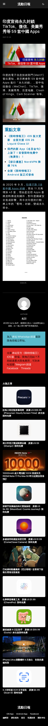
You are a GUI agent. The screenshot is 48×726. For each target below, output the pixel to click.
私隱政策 (31, 717)
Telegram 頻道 (23, 364)
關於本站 (41, 717)
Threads (26, 368)
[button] (4, 4)
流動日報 (24, 4)
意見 (23, 717)
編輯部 (5, 717)
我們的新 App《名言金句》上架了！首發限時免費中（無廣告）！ (24, 152)
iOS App (10, 714)
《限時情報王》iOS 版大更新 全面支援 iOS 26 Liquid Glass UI (24, 140)
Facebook (12, 368)
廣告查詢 (15, 717)
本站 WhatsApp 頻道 (23, 336)
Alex (24, 318)
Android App (21, 714)
